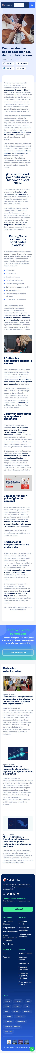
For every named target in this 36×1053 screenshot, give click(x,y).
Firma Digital (8, 944)
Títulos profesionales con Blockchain (10, 937)
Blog (4, 953)
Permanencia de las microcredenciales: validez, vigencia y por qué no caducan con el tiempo (18, 770)
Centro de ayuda (25, 953)
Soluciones (7, 918)
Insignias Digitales (10, 928)
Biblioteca (7, 949)
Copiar (21, 68)
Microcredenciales (10, 932)
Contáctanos (23, 963)
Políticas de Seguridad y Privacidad (23, 975)
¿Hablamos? (18, 909)
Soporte (21, 949)
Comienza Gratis (19, 5)
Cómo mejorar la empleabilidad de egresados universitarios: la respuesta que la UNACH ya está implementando (18, 700)
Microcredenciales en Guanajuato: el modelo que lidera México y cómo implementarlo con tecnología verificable (17, 842)
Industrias (22, 918)
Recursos (6, 957)
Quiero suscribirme (18, 652)
